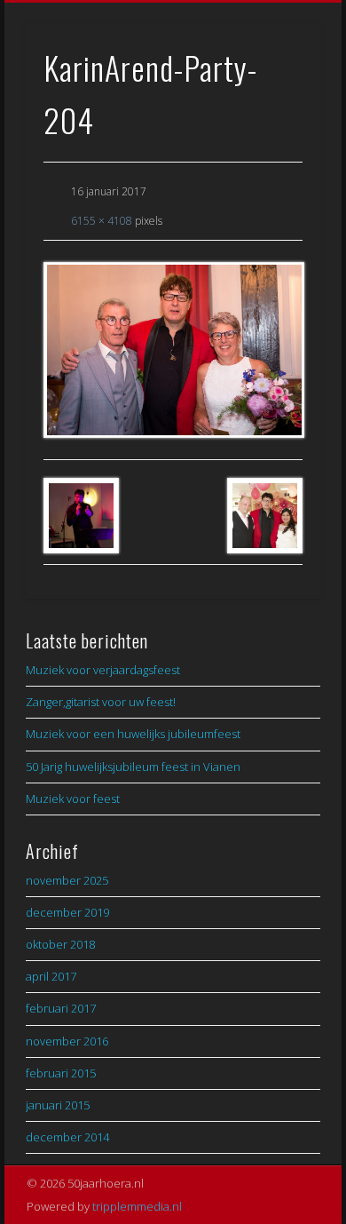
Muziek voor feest (73, 799)
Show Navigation (277, 159)
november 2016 (67, 1041)
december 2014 (67, 1137)
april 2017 (51, 976)
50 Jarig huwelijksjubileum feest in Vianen (133, 767)
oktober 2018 (60, 944)
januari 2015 (58, 1105)
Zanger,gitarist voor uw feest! (101, 702)
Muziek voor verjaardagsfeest (103, 670)
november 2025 (67, 880)
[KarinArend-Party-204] (173, 350)
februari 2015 (61, 1073)
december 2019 (67, 912)
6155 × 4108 (101, 220)
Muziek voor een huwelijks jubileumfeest (133, 734)
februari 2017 (61, 1008)
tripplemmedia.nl (137, 1206)
